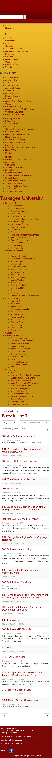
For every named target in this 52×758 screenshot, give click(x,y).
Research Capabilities (20, 343)
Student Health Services (15, 180)
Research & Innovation (15, 335)
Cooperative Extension (14, 114)
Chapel (8, 103)
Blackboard (10, 40)
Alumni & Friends (12, 88)
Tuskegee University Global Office (25, 234)
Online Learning (17, 213)
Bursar (8, 98)
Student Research (18, 354)
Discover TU (10, 203)
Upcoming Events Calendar (16, 51)
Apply (7, 1)
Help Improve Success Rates (23, 380)
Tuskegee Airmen (18, 401)
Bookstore (9, 54)
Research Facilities (19, 364)
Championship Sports (20, 393)
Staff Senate (10, 164)
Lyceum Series (17, 242)
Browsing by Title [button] (11, 411)
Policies (8, 152)
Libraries (9, 56)
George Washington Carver (22, 396)
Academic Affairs (12, 77)
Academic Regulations (20, 269)
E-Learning (10, 121)
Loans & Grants (17, 327)
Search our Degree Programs (23, 258)
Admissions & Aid (12, 298)
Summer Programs (19, 338)
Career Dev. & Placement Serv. (18, 101)
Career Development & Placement (25, 295)
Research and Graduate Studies (19, 159)
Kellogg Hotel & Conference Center (20, 147)
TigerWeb (9, 20)
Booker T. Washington (20, 399)
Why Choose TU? (18, 208)
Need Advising (17, 261)
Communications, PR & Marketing (19, 109)
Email (7, 43)
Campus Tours (17, 229)
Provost (14, 253)
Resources (9, 28)
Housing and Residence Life (17, 134)
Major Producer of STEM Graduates (26, 383)
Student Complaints (13, 172)
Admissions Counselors (20, 309)
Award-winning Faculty (20, 348)
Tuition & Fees (17, 322)
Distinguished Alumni (19, 404)
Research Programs (19, 362)
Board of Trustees (12, 96)
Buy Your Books (17, 311)
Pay (7, 9)
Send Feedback (16, 743)
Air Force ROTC (12, 85)
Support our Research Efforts (23, 377)
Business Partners (18, 221)
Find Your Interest (18, 256)
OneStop (9, 46)
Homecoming (16, 245)
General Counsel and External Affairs (21, 129)
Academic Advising (19, 317)
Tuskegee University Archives (32, 756)
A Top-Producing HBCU (21, 388)
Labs (13, 359)
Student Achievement (14, 167)
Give (7, 4)
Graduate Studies (12, 131)
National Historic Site (19, 391)
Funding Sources (18, 351)
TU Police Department (14, 191)
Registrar (9, 156)
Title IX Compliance (13, 183)
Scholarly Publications (20, 356)
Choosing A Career (19, 211)
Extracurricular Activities (21, 237)
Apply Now (15, 303)
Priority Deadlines (18, 319)
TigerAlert (9, 67)
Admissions (10, 82)
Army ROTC (10, 90)
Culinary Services (12, 118)
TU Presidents (17, 248)
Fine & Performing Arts (20, 240)
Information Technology (15, 139)
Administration (11, 80)
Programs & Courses (14, 250)
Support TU (10, 369)
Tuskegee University (21, 197)
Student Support (17, 287)
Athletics (8, 25)
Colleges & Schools (13, 106)
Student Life (10, 332)
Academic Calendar (13, 48)
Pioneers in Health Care (21, 385)
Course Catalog (12, 64)
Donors (14, 232)
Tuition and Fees (12, 188)
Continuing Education (14, 111)
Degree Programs (18, 266)
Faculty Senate (11, 123)
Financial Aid (10, 126)
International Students (20, 224)
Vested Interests (17, 346)
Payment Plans (17, 324)
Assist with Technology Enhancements (27, 375)
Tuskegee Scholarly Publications (19, 186)
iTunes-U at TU (11, 145)
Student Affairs (11, 170)
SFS (12, 367)
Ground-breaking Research (22, 340)
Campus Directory (13, 59)
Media (8, 22)
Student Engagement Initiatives (18, 175)
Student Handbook (13, 178)
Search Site (5, 13)
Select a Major (17, 306)
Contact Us (5, 743)
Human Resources (13, 137)
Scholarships (10, 162)
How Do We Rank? (19, 216)
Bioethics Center (12, 93)
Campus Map (11, 62)
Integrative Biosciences (15, 142)
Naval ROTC (10, 150)
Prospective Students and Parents (25, 219)
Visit (7, 6)
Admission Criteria (18, 314)
